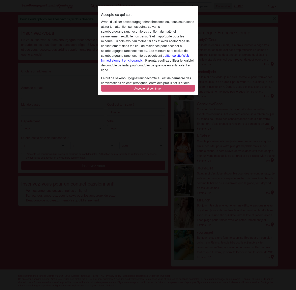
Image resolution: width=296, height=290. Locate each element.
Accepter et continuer (148, 88)
